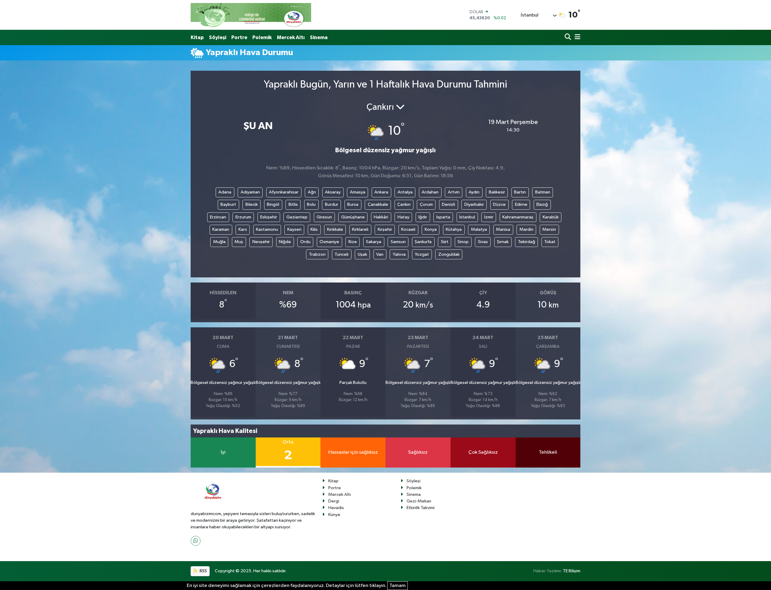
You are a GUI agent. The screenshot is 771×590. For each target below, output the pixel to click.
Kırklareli (360, 229)
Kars (243, 229)
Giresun (324, 217)
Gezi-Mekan (419, 501)
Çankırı (403, 204)
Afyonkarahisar (283, 192)
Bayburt (228, 204)
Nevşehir (261, 241)
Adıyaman (250, 192)
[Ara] (568, 37)
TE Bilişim (571, 571)
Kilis (314, 229)
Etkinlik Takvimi (421, 507)
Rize (352, 241)
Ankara (381, 192)
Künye (334, 514)
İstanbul (467, 217)
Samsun (398, 241)
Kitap (197, 37)
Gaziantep (296, 217)
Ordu (305, 241)
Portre (239, 37)
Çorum (426, 204)
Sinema (319, 37)
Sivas (483, 241)
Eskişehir (268, 217)
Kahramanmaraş (517, 217)
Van (379, 254)
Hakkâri (381, 217)
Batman (542, 192)
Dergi (333, 501)
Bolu (311, 204)
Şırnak (503, 241)
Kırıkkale (335, 229)
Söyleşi (217, 37)
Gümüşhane (353, 217)
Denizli (448, 204)
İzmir (488, 217)
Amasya (357, 192)
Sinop (463, 241)
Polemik (262, 37)
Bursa (352, 204)
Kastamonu (267, 229)
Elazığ (542, 204)
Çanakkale (378, 204)
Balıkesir (497, 192)
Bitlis (293, 204)
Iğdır (422, 217)
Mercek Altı (291, 37)
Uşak (362, 254)
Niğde (285, 241)
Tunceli (341, 254)
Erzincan (218, 217)
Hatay (403, 217)
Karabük (551, 217)
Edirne (521, 204)
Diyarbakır (474, 204)
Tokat (549, 241)
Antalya (405, 192)
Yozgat (422, 254)
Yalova (399, 254)
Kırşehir (385, 229)
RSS (203, 571)
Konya (431, 229)
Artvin (454, 192)
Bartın (520, 192)
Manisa (503, 229)
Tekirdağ (526, 241)
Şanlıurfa (423, 241)
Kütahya (454, 229)
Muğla (219, 241)
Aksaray (333, 192)
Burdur (331, 204)
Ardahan (430, 192)
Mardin (526, 229)
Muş (239, 241)
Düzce (499, 204)
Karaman (220, 229)
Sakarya (373, 241)
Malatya (479, 229)
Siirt (444, 241)
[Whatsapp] (196, 541)
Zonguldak (449, 254)
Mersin (549, 229)
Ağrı (312, 192)
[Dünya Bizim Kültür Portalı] (251, 15)
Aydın (474, 192)
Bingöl (273, 204)
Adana (224, 192)
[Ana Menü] (576, 37)
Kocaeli (408, 229)
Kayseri (294, 229)
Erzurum (243, 217)
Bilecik (251, 204)
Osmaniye (329, 241)
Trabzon (317, 254)
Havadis (336, 507)
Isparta (443, 217)
